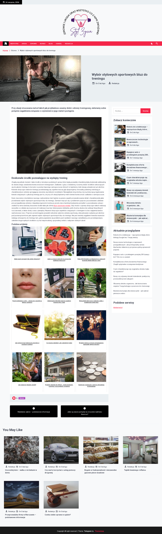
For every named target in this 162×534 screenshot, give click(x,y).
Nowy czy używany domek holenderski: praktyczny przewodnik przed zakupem (131, 277)
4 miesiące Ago (137, 221)
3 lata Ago (24, 467)
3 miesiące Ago (137, 208)
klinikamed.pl (117, 308)
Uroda (24, 43)
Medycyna (14, 43)
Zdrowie (33, 43)
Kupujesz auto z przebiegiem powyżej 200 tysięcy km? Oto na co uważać (131, 255)
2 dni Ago (135, 132)
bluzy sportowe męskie (62, 206)
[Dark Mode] (151, 43)
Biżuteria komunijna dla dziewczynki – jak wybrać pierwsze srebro (137, 218)
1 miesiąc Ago (137, 158)
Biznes (42, 43)
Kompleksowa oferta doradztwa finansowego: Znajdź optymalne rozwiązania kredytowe (130, 263)
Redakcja (69, 43)
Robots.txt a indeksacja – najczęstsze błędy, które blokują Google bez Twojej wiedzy (131, 236)
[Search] (156, 43)
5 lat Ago (101, 83)
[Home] (6, 43)
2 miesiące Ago (137, 196)
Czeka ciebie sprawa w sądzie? (58, 515)
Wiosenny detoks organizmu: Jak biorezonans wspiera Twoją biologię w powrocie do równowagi (131, 285)
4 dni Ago (135, 145)
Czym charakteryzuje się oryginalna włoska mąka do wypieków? (138, 180)
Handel (59, 43)
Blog (51, 43)
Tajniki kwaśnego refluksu (135, 470)
